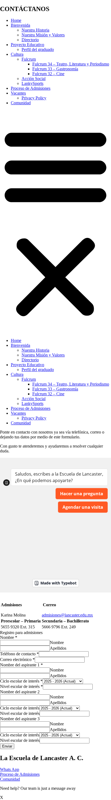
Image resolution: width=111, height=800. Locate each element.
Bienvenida (20, 25)
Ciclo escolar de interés (21, 681)
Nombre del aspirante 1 (21, 665)
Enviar (7, 746)
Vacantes (18, 93)
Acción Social (34, 78)
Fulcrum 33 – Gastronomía (55, 69)
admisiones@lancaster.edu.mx (67, 615)
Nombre (8, 637)
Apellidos (58, 648)
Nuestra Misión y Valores (43, 35)
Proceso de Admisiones (30, 88)
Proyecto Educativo (27, 44)
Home (16, 20)
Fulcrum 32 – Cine (48, 73)
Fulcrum (29, 59)
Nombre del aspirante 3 (20, 718)
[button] (55, 222)
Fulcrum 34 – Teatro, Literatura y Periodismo (70, 64)
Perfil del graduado (38, 49)
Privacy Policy (34, 98)
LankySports (32, 83)
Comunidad (21, 103)
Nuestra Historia (35, 30)
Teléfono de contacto (19, 654)
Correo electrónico (17, 659)
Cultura (17, 54)
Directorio (30, 39)
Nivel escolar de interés (21, 686)
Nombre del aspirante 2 (20, 692)
